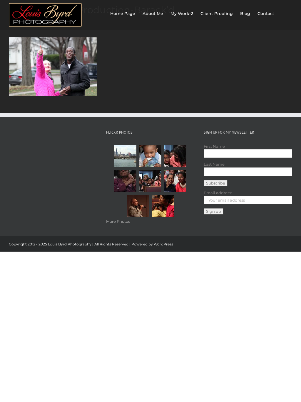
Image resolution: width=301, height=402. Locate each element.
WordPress (163, 244)
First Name (214, 146)
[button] (283, 12)
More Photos (118, 221)
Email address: (218, 192)
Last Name (214, 164)
